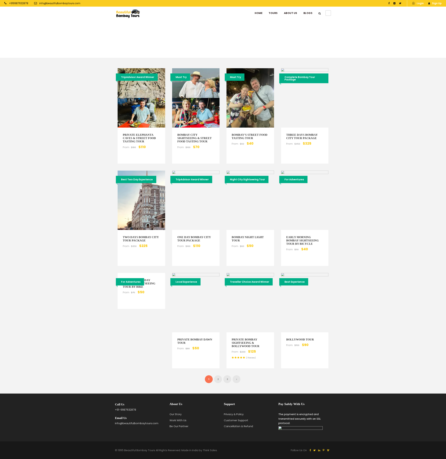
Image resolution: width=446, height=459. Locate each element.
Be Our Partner (179, 426)
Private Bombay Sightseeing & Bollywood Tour (245, 343)
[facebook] (389, 3)
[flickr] (394, 3)
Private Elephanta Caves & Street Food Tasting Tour (139, 138)
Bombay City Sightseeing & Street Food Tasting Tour (194, 138)
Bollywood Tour (300, 339)
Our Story (176, 414)
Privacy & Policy (234, 414)
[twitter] (400, 3)
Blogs (308, 13)
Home (258, 13)
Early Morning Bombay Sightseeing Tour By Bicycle (302, 240)
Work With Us (178, 420)
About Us (290, 13)
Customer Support (236, 420)
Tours (273, 13)
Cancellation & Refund (238, 426)
